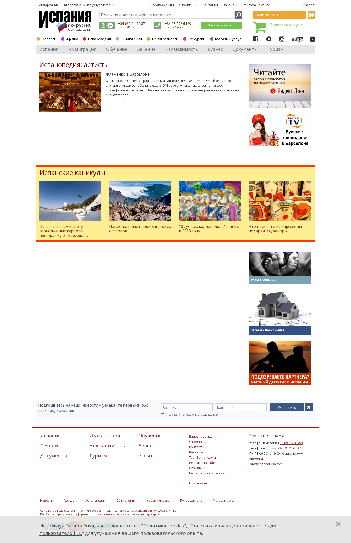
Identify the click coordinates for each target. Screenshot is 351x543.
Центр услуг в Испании (99, 5)
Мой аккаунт (199, 483)
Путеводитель (191, 500)
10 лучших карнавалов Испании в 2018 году (209, 228)
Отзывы (195, 468)
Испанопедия (99, 38)
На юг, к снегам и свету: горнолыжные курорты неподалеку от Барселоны (64, 231)
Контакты (210, 5)
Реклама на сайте (256, 5)
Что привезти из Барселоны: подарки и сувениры (276, 228)
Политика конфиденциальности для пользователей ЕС (140, 510)
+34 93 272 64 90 (178, 23)
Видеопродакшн (161, 5)
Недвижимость (165, 38)
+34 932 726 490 (291, 443)
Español (309, 5)
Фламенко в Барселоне (127, 74)
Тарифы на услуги (202, 457)
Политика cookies (90, 510)
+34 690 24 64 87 (131, 23)
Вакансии (230, 5)
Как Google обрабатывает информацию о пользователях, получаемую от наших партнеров (99, 514)
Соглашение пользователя (57, 510)
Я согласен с (192, 414)
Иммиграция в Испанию (207, 473)
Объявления (131, 38)
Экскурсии (196, 38)
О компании (188, 5)
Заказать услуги (286, 24)
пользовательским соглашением (200, 414)
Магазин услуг (228, 38)
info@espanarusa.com (265, 464)
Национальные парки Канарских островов (140, 228)
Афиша (72, 38)
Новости (49, 38)
